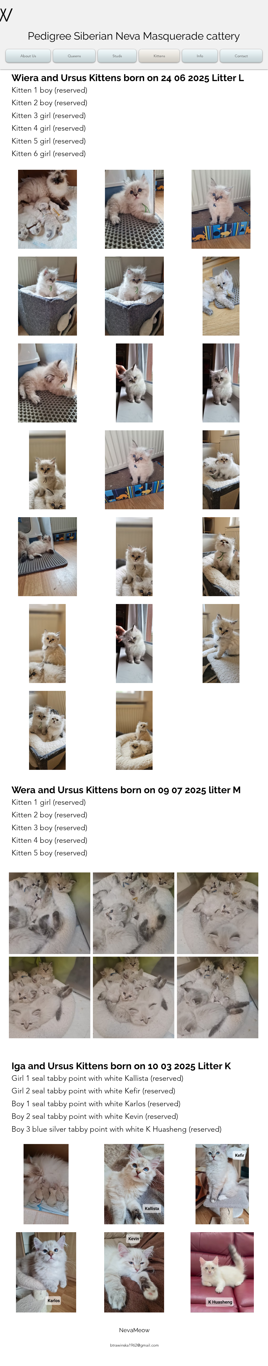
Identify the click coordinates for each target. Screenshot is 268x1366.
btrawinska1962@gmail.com (134, 1345)
